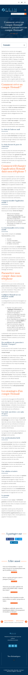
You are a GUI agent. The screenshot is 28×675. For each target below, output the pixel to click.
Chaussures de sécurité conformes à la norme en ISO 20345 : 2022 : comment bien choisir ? (13, 588)
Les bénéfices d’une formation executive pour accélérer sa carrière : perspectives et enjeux (14, 599)
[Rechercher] (25, 14)
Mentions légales (11, 671)
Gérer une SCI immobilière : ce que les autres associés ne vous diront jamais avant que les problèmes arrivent (14, 568)
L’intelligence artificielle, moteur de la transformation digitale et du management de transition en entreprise (14, 610)
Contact (21, 670)
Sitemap (19, 671)
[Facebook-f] (18, 2)
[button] (25, 10)
